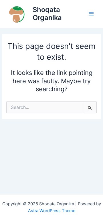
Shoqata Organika (47, 13)
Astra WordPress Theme (51, 210)
